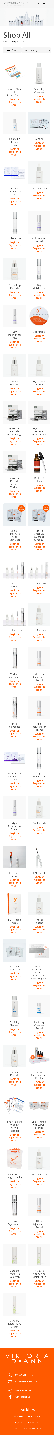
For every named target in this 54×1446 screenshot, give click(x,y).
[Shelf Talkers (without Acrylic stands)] (14, 1105)
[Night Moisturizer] (39, 757)
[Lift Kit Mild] (39, 567)
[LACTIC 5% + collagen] (39, 462)
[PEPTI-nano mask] (14, 903)
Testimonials (33, 1422)
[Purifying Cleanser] (14, 1006)
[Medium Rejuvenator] (14, 658)
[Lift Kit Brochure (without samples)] (39, 514)
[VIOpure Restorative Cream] (14, 1304)
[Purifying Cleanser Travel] (39, 1006)
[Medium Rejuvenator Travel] (39, 658)
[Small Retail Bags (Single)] (14, 1158)
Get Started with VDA (33, 1428)
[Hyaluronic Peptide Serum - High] (14, 412)
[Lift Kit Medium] (14, 567)
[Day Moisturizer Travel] (14, 316)
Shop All (15, 41)
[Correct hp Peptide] (14, 269)
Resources (18, 1416)
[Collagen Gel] (14, 222)
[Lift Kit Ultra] (14, 614)
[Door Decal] (39, 316)
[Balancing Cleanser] (39, 73)
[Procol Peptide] (39, 903)
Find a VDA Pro (33, 1416)
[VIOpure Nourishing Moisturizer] (39, 1255)
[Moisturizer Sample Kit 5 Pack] (14, 757)
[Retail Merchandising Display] (39, 1056)
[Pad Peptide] (39, 807)
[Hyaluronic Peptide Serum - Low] (39, 412)
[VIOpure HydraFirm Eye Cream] (14, 1255)
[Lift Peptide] (39, 614)
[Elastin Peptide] (14, 365)
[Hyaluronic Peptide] (39, 365)
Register (18, 1422)
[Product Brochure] (14, 950)
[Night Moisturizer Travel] (14, 807)
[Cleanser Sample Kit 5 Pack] (14, 172)
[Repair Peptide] (14, 1056)
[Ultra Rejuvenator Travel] (39, 1205)
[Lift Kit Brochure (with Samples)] (14, 514)
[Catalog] (39, 123)
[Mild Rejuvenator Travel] (39, 707)
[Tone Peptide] (39, 1158)
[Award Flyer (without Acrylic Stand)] (14, 73)
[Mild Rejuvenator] (14, 707)
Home (6, 41)
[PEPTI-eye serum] (14, 857)
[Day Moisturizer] (39, 269)
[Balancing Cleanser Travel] (14, 123)
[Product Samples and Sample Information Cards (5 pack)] (39, 950)
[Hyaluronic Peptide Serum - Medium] (14, 462)
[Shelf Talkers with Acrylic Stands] (39, 1105)
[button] (49, 4)
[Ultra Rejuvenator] (14, 1205)
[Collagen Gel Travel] (39, 222)
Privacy (15, 1428)
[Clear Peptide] (39, 172)
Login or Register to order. (14, 101)
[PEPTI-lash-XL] (39, 857)
